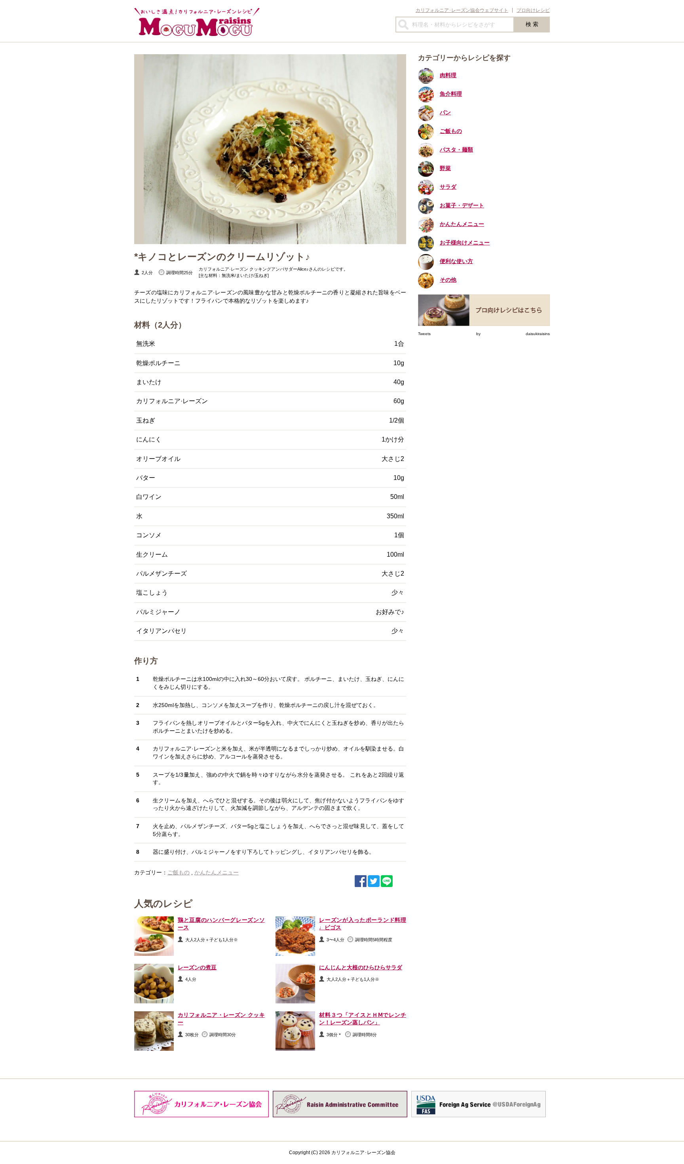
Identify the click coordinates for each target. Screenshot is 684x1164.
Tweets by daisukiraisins (484, 334)
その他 (448, 280)
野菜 (445, 168)
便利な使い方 (456, 261)
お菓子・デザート (462, 205)
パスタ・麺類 (456, 149)
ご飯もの (178, 872)
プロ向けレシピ (533, 10)
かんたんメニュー (216, 872)
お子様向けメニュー (465, 242)
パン (445, 112)
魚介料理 (451, 94)
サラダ (448, 187)
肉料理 (448, 75)
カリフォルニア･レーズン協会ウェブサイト (462, 10)
